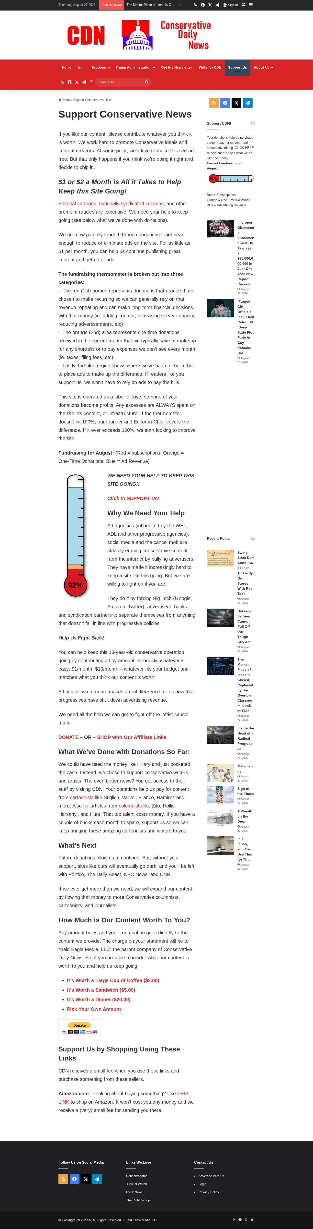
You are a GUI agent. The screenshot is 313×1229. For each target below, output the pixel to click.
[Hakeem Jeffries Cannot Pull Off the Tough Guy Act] (220, 618)
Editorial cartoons (77, 203)
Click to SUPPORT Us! (133, 498)
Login (202, 1184)
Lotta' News (134, 1192)
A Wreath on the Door (244, 816)
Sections (98, 67)
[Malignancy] (220, 773)
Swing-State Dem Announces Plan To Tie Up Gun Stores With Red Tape (245, 573)
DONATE (68, 737)
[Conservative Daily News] (141, 35)
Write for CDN (210, 67)
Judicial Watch (136, 1184)
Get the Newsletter (176, 67)
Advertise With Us (211, 1176)
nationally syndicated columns (131, 203)
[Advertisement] (231, 450)
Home (66, 67)
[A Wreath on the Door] (220, 818)
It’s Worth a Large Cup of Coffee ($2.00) (113, 980)
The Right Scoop (138, 1200)
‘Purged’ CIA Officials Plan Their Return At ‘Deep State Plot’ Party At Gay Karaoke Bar (245, 327)
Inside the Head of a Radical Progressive (245, 738)
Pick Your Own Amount (94, 1009)
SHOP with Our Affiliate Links (131, 737)
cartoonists (82, 797)
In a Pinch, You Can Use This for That (244, 849)
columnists (130, 805)
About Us (261, 67)
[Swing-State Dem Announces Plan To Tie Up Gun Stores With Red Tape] (220, 558)
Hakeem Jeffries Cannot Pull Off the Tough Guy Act (244, 626)
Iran (81, 67)
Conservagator (136, 1176)
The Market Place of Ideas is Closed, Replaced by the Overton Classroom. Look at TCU (245, 685)
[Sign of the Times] (220, 795)
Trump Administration (134, 67)
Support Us (237, 67)
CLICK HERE (244, 148)
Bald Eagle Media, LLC (141, 1220)
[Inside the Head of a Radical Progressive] (220, 735)
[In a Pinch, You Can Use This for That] (220, 845)
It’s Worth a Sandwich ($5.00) (101, 990)
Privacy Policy (209, 1192)
